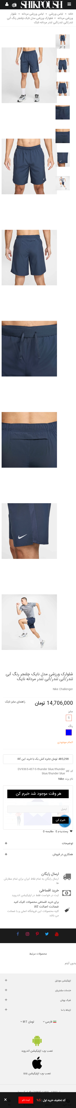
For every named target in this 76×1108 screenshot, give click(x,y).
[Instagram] (28, 934)
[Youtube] (57, 934)
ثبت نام (26, 1100)
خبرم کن (60, 820)
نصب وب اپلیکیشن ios (37, 1073)
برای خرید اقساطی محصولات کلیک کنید (36, 902)
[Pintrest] (37, 934)
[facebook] (18, 934)
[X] (47, 934)
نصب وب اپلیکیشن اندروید (37, 1051)
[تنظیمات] (7, 5)
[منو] (69, 5)
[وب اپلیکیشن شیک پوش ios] (37, 1062)
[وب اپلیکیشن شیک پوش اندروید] (37, 1041)
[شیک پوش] (41, 4)
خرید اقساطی (49, 890)
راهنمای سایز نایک (15, 701)
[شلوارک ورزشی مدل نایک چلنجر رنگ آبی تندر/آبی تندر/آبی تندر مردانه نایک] (29, 75)
